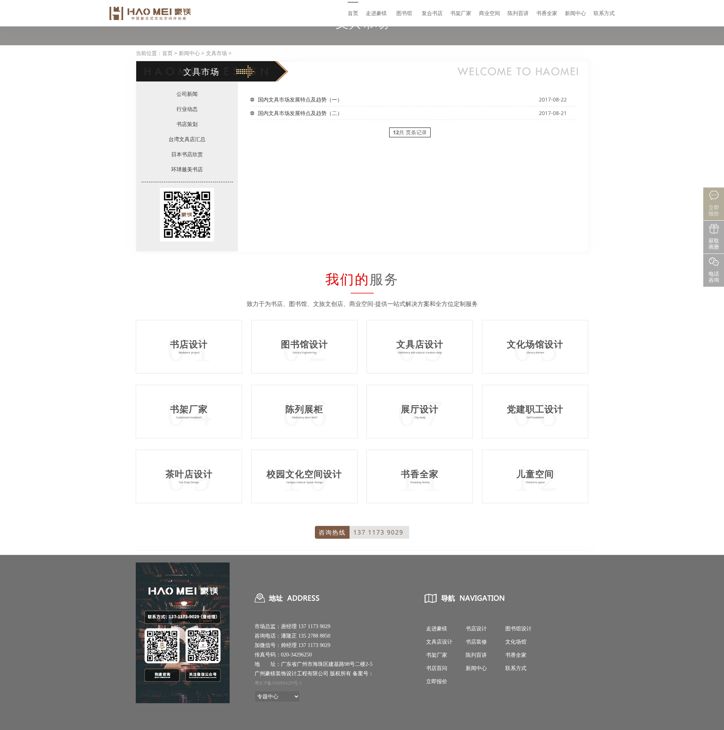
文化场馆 (515, 642)
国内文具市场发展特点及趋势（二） (300, 113)
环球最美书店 (187, 169)
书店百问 (436, 668)
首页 (353, 13)
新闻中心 (575, 13)
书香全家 (546, 13)
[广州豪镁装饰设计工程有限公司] (150, 13)
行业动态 (187, 108)
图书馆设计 (518, 629)
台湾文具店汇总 (187, 139)
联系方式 (604, 13)
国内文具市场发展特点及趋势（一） (300, 99)
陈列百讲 (518, 13)
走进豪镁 (376, 13)
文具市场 (216, 53)
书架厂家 (460, 13)
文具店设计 (439, 642)
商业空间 (489, 13)
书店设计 (476, 629)
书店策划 (187, 124)
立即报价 (436, 681)
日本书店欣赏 (187, 154)
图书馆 (404, 13)
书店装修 (476, 642)
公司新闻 (187, 93)
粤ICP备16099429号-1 (278, 683)
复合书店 (432, 13)
